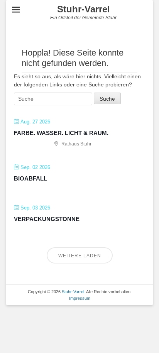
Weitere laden (79, 255)
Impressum (79, 298)
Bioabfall (30, 178)
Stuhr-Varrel (83, 9)
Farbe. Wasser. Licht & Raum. (61, 133)
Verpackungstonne (47, 219)
